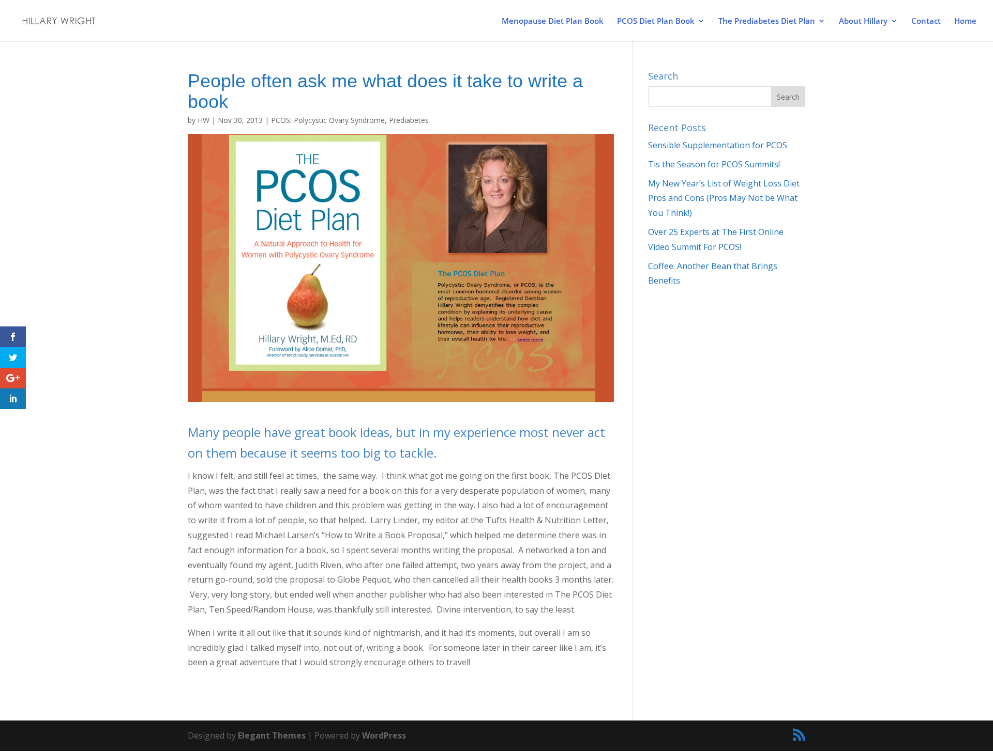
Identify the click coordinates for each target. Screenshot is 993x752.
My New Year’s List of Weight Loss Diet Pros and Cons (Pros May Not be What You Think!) (724, 198)
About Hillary (863, 21)
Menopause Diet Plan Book (553, 21)
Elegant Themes (272, 735)
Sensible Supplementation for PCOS (717, 145)
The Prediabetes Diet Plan (766, 21)
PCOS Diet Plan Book (656, 21)
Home (965, 21)
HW (203, 120)
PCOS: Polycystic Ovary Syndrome (328, 120)
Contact (926, 21)
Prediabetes (409, 120)
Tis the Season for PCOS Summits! (714, 164)
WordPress (384, 735)
